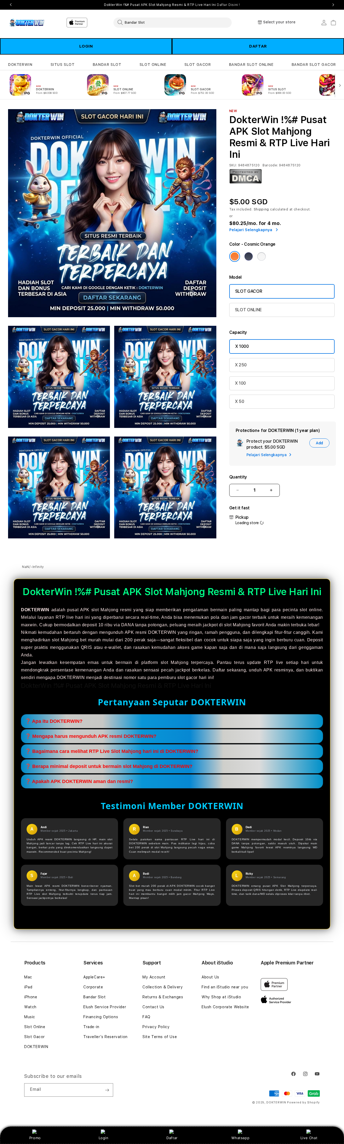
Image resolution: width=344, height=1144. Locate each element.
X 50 (239, 401)
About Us (210, 977)
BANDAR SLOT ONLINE (251, 64)
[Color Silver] (261, 256)
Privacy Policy (156, 1027)
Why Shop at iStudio (221, 997)
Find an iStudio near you (225, 987)
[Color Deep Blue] (248, 256)
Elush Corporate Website (225, 1007)
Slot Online (34, 1027)
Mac (28, 977)
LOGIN (86, 46)
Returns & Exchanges (162, 997)
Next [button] (333, 5)
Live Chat (308, 1138)
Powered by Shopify (303, 1102)
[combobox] (172, 22)
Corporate (93, 987)
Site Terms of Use (159, 1037)
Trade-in (91, 1027)
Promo (35, 1138)
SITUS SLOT (63, 64)
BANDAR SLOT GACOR (314, 64)
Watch (30, 1007)
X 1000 (242, 346)
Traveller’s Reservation (105, 1037)
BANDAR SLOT (107, 64)
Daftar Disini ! (228, 5)
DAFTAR (258, 46)
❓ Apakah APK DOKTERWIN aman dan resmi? (79, 781)
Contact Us (153, 1007)
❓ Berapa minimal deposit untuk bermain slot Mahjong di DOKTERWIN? (108, 766)
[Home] (26, 22)
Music (29, 1017)
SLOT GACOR (197, 64)
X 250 (241, 364)
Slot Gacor (34, 1037)
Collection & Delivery (162, 987)
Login (104, 1138)
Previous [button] (10, 5)
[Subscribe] (107, 1090)
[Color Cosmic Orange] (234, 256)
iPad (28, 987)
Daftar (172, 1138)
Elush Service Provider (104, 1007)
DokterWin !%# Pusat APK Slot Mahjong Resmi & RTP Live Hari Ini (172, 5)
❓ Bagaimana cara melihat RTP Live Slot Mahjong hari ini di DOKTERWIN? (111, 751)
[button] (20, 64)
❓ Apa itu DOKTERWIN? (54, 721)
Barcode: (270, 165)
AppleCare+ (94, 977)
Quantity (238, 477)
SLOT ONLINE (152, 64)
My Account (154, 977)
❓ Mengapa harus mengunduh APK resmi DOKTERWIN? (90, 736)
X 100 (240, 383)
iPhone (30, 997)
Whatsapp (240, 1138)
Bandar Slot (94, 997)
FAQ (146, 1017)
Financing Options (100, 1017)
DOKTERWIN (20, 64)
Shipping (261, 209)
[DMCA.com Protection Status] (245, 182)
